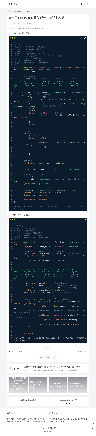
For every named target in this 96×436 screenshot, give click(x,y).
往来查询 (10, 419)
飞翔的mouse (51, 367)
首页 (10, 11)
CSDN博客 (34, 421)
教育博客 (33, 419)
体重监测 (42, 421)
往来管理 (18, 419)
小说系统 (25, 421)
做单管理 (10, 421)
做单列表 (41, 419)
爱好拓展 (18, 11)
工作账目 (25, 419)
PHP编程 (27, 11)
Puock (52, 431)
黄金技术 (18, 421)
